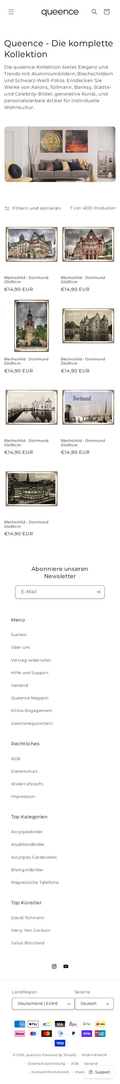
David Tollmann (27, 917)
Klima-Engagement (31, 710)
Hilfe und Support (30, 672)
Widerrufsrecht (27, 783)
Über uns (20, 647)
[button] (11, 12)
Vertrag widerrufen (31, 660)
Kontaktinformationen (50, 1072)
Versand (19, 685)
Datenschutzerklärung (47, 1064)
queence (33, 1055)
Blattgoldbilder (27, 869)
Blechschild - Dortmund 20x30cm (26, 279)
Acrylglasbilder (27, 831)
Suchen (19, 634)
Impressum (23, 796)
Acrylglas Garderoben (34, 857)
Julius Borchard (27, 942)
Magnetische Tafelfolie (35, 882)
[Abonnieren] (98, 592)
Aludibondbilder (28, 844)
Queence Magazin (30, 697)
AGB (16, 758)
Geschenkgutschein (31, 723)
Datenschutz (24, 771)
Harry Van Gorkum (31, 930)
